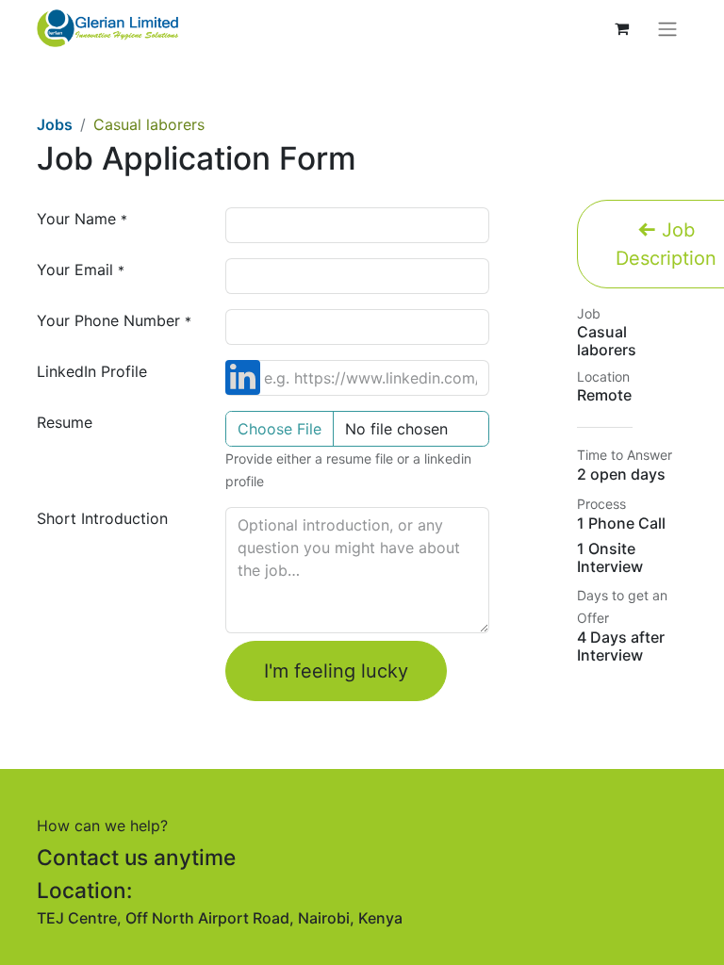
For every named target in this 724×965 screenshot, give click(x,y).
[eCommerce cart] (621, 28)
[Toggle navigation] (667, 28)
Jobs (55, 124)
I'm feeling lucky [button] (336, 671)
